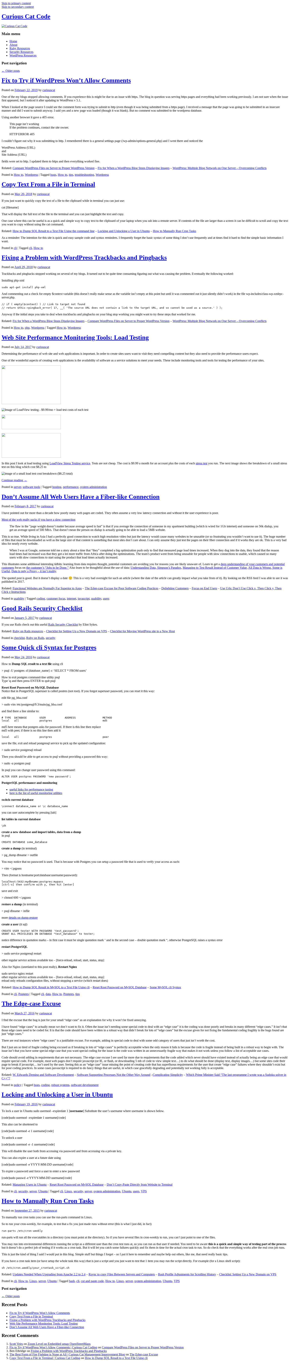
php (27, 327)
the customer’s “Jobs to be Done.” (47, 567)
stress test (201, 463)
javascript (84, 598)
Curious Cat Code (26, 16)
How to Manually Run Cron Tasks (174, 231)
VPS (144, 1191)
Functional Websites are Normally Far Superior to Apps (47, 588)
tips (71, 174)
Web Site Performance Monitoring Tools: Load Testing (75, 337)
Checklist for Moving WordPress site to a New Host (142, 631)
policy (18, 1085)
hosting (56, 487)
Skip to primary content (16, 3)
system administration (93, 487)
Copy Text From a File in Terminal (48, 184)
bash (72, 1281)
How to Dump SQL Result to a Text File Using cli (116, 1358)
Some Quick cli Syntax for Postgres (49, 647)
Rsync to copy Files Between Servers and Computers (122, 1274)
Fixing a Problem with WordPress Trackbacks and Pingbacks (84, 257)
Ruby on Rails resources (28, 631)
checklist (19, 638)
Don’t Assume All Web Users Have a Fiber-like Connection (81, 496)
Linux (68, 1191)
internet (71, 598)
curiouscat (48, 90)
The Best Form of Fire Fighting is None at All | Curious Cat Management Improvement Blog (67, 1354)
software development (84, 1085)
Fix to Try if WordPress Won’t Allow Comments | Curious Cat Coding (53, 1347)
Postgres (23, 994)
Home (13, 41)
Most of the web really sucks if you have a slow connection (38, 519)
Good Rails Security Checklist (42, 608)
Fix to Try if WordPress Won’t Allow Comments (66, 80)
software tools (31, 487)
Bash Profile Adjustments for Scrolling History (187, 1274)
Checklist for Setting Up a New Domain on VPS (76, 631)
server (17, 487)
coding (40, 598)
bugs (53, 174)
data (48, 994)
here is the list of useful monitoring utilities (35, 793)
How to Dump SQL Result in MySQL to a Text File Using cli (51, 987)
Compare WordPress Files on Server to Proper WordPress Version (53, 168)
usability (19, 598)
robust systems (60, 1085)
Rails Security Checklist (63, 624)
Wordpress (31, 174)
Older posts (11, 70)
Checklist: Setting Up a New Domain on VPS (247, 1274)
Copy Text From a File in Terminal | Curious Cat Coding (44, 1358)
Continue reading (14, 480)
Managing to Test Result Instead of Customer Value (215, 567)
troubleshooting (84, 174)
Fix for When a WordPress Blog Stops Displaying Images (133, 168)
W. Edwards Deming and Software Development (43, 1074)
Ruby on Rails (35, 638)
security (50, 638)
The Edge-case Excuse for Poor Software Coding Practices (121, 588)
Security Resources (21, 52)
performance (71, 487)
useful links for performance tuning (31, 789)
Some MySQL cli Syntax (165, 987)
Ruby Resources (19, 48)
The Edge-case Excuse (31, 1003)
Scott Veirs (16, 1343)
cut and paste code (92, 1281)
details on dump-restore (23, 917)
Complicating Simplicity (168, 1074)
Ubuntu (43, 1191)
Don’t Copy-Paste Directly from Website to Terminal (139, 1184)
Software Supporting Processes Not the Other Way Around (113, 1074)
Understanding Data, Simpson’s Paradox (156, 567)
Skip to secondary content (18, 6)
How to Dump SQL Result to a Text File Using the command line (53, 231)
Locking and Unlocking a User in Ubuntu (124, 231)
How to (18, 174)
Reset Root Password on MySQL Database (120, 987)
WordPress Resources (22, 55)
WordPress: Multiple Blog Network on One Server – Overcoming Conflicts (220, 168)
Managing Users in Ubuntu (30, 1184)
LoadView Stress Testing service (70, 463)
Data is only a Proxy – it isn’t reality (33, 571)
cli (15, 248)
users (106, 598)
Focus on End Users (204, 588)
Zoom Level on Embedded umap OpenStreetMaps (59, 1343)
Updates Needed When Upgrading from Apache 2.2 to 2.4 (49, 1274)
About (13, 44)
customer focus (56, 598)
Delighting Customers (175, 588)
